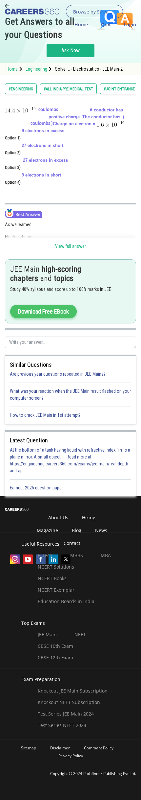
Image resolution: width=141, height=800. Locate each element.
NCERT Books (52, 578)
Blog (76, 530)
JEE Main (47, 634)
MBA (106, 555)
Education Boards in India (66, 601)
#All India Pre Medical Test (68, 89)
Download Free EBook (43, 311)
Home (81, 24)
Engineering (36, 69)
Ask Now (70, 50)
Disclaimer (60, 748)
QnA (106, 24)
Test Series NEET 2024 (62, 725)
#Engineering (21, 89)
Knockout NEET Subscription (69, 702)
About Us (58, 517)
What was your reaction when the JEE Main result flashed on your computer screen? (70, 394)
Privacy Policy (70, 756)
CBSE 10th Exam (55, 646)
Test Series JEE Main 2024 (66, 714)
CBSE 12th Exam (55, 657)
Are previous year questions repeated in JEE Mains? (58, 374)
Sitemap (28, 748)
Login (130, 24)
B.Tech (45, 555)
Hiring (88, 517)
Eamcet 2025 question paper (37, 487)
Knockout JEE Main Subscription (73, 691)
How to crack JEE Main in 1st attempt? (45, 415)
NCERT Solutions (56, 567)
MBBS (76, 555)
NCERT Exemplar (56, 590)
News (101, 530)
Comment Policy (98, 748)
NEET (80, 634)
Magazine (47, 530)
